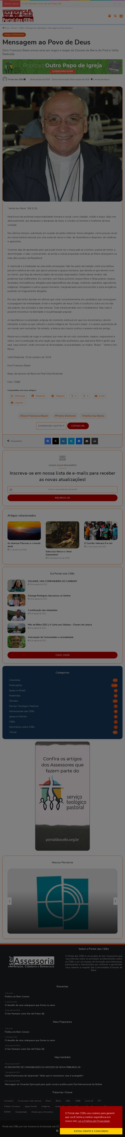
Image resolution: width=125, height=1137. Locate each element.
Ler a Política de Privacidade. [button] (94, 1121)
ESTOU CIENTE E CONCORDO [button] (91, 1131)
